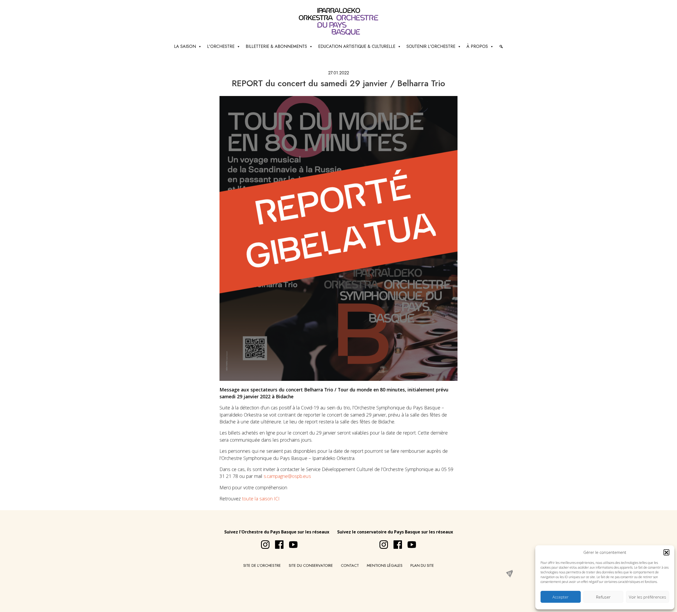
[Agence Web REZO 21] (509, 573)
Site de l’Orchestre (262, 565)
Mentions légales (384, 565)
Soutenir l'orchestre (430, 46)
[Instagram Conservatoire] (381, 542)
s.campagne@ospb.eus (287, 476)
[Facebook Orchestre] (276, 542)
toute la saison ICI (261, 498)
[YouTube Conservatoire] (409, 542)
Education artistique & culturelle (356, 46)
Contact (350, 565)
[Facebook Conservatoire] (395, 542)
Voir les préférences (647, 597)
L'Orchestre (221, 46)
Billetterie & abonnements (276, 46)
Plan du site (422, 565)
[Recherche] (501, 46)
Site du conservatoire (311, 565)
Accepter (560, 597)
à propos (477, 46)
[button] (666, 552)
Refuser (603, 597)
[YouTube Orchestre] (290, 542)
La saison (185, 46)
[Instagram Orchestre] (262, 542)
